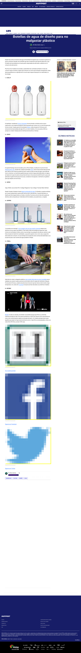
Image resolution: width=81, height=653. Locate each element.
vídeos (36, 6)
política (19, 6)
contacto (4, 623)
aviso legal (42, 623)
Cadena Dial (48, 647)
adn (58, 645)
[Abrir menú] (1, 3)
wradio (38, 647)
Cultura (41, 33)
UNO (34, 647)
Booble (7, 314)
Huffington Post (28, 647)
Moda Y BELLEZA (47, 33)
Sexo (51, 33)
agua (25, 478)
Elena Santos (38, 44)
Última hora (73, 3)
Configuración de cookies (45, 619)
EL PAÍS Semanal (52, 647)
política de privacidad (44, 625)
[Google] (42, 44)
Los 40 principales (32, 645)
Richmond (25, 649)
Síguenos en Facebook (11, 424)
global (24, 6)
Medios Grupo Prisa (14, 649)
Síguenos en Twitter (10, 468)
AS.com (54, 645)
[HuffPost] (6, 616)
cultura (15, 478)
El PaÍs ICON (43, 649)
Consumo (15, 33)
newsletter (4, 625)
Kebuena (61, 647)
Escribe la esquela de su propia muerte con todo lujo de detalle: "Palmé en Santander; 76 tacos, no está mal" (69, 207)
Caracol (63, 645)
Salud (7, 33)
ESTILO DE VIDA (33, 33)
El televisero (42, 6)
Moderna (31, 649)
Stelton (29, 127)
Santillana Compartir (45, 645)
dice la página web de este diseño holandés (29, 228)
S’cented (21, 284)
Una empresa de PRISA (14, 646)
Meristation (60, 649)
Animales (11, 33)
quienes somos (5, 621)
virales (29, 6)
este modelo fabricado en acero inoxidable (36, 279)
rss (2, 627)
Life (8, 31)
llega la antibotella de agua (28, 191)
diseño (21, 478)
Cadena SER (50, 645)
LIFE (33, 6)
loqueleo (54, 649)
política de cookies (44, 621)
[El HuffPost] (41, 3)
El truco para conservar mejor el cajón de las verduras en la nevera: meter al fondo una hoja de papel (70, 198)
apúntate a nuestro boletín (66, 128)
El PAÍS (26, 645)
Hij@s (38, 33)
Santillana (38, 645)
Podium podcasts (37, 649)
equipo (3, 619)
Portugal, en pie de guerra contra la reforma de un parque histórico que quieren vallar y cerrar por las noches (70, 165)
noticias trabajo (51, 6)
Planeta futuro (57, 647)
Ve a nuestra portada (10, 370)
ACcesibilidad (43, 627)
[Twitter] (43, 44)
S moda (48, 649)
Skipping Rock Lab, (10, 169)
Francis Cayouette (22, 123)
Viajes (19, 33)
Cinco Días (43, 647)
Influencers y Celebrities (26, 33)
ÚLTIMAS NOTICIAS (59, 6)
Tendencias (8, 478)
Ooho (32, 169)
